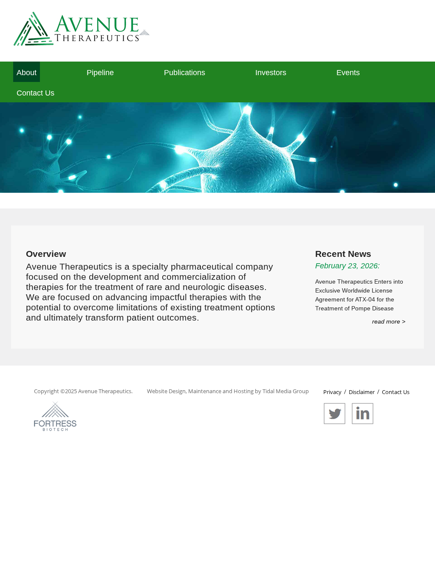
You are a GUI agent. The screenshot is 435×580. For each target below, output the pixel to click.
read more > (388, 321)
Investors (270, 72)
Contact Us (35, 93)
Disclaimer (362, 392)
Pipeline (100, 72)
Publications (184, 72)
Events (348, 72)
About (27, 72)
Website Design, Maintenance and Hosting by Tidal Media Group (228, 391)
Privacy (332, 392)
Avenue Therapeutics (104, 391)
